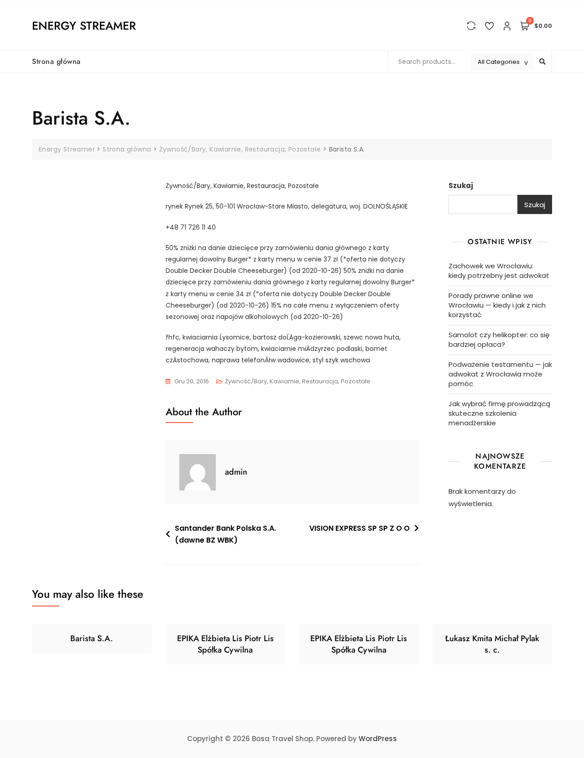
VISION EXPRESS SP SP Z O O (359, 528)
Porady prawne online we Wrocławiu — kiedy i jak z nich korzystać (497, 305)
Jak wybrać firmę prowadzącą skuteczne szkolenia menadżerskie (499, 413)
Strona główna (56, 61)
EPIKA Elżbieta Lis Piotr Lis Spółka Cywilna (225, 644)
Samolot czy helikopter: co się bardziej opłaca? (498, 339)
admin (236, 472)
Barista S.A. (91, 638)
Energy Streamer (84, 25)
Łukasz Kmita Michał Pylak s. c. (492, 644)
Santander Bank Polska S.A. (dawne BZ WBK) (225, 534)
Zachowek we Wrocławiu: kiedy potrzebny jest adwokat (498, 270)
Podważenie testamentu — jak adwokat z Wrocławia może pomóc (500, 374)
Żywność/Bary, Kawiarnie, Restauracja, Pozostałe (297, 381)
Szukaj (460, 185)
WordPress (378, 738)
